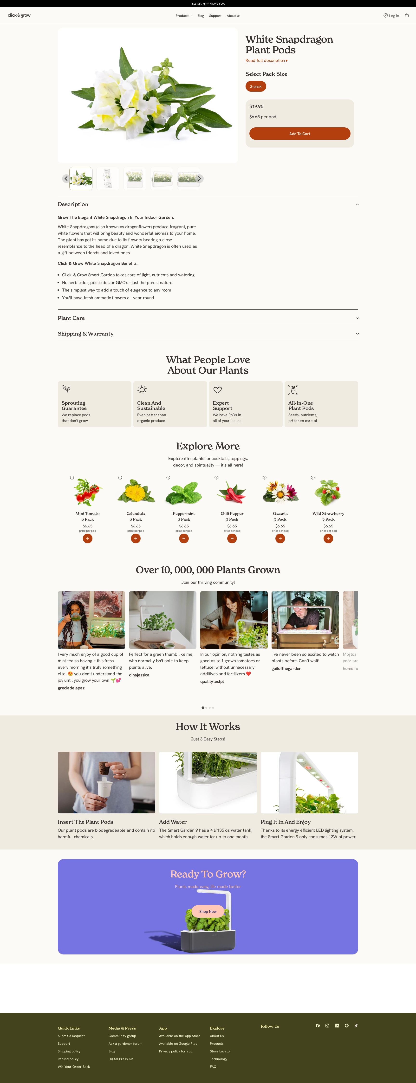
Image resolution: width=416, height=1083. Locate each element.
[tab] (203, 708)
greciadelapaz (71, 688)
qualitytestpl (212, 682)
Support (64, 1043)
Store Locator (220, 1051)
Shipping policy (69, 1051)
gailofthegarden (286, 669)
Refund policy (68, 1059)
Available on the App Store (179, 1036)
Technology (218, 1059)
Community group (122, 1036)
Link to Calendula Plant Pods (130, 480)
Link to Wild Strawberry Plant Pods (327, 480)
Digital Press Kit (121, 1059)
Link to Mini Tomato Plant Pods (84, 480)
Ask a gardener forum (126, 1043)
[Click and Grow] (19, 17)
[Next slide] (199, 178)
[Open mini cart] (407, 15)
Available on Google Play (178, 1043)
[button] (80, 178)
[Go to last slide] (66, 178)
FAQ (213, 1066)
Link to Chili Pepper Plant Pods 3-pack (228, 480)
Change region (235, 3)
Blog (112, 1051)
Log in (394, 15)
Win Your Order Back (74, 1066)
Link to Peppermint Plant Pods (180, 480)
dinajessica (139, 675)
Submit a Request (71, 1036)
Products (217, 1043)
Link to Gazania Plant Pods (278, 480)
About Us (217, 1036)
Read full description (267, 60)
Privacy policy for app (175, 1051)
